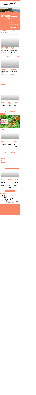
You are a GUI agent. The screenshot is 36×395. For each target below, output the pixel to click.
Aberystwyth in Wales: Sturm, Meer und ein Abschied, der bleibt (14, 69)
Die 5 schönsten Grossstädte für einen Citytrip (3, 102)
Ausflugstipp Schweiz (10, 195)
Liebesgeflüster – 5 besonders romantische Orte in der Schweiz (10, 102)
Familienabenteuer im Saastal (10, 140)
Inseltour (11, 197)
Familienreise (4, 196)
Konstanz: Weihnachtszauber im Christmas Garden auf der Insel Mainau (16, 180)
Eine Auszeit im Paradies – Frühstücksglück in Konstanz (3, 179)
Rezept (2, 200)
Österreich (15, 202)
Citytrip (15, 195)
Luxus (18, 197)
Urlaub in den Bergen (10, 201)
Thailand (13, 200)
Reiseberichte (16, 198)
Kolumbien (14, 197)
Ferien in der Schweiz (9, 196)
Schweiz (7, 200)
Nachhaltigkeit (6, 198)
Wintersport (13, 202)
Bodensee (13, 195)
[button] (0, 0)
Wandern (8, 202)
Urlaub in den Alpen (4, 201)
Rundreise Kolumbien (4, 200)
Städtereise (8, 200)
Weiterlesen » (2, 54)
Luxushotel (2, 198)
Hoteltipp (4, 197)
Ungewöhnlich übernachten (16, 200)
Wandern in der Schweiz (10, 202)
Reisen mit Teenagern (10, 199)
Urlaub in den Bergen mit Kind (16, 201)
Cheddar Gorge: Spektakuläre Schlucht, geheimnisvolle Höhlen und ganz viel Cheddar (4, 48)
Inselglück (7, 197)
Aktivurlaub (3, 195)
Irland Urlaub (12, 197)
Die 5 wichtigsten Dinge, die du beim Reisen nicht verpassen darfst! (3, 141)
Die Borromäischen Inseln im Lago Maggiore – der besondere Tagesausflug (4, 69)
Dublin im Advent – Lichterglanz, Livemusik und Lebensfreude (14, 48)
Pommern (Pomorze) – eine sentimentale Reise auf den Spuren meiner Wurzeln (16, 142)
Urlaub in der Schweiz (4, 202)
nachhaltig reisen (8, 198)
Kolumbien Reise (16, 197)
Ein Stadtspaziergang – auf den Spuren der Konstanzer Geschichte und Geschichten (10, 180)
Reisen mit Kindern (4, 199)
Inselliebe (9, 197)
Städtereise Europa (11, 200)
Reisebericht (12, 198)
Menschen (3, 198)
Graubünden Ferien (2, 197)
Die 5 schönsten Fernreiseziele (15, 102)
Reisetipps (15, 199)
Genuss (16, 196)
